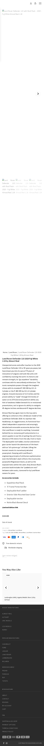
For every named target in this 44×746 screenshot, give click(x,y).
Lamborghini (7, 658)
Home (5, 352)
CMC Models (7, 621)
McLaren (5, 661)
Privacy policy (7, 732)
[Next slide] (38, 94)
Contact (5, 699)
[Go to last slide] (6, 588)
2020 (12, 532)
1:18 (6, 532)
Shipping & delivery (9, 721)
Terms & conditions (10, 728)
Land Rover (13, 352)
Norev (4, 630)
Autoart (5, 617)
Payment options (8, 725)
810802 (16, 532)
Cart (4, 709)
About (4, 695)
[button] (8, 263)
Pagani (4, 671)
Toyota (5, 681)
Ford (4, 648)
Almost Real (11, 530)
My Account (7, 706)
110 (9, 532)
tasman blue (36, 532)
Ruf (3, 677)
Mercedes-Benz (8, 667)
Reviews (5, 702)
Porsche (5, 674)
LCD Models (6, 626)
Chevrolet (6, 644)
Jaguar (5, 651)
